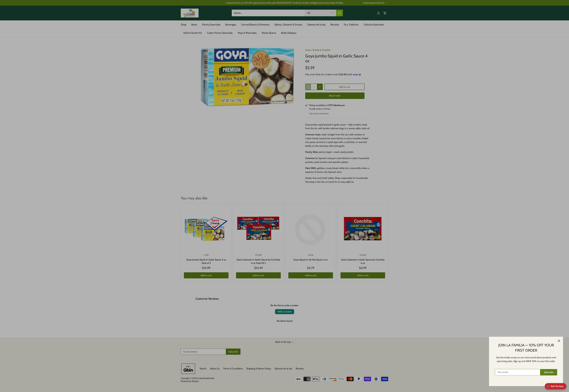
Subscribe (548, 372)
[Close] (559, 341)
